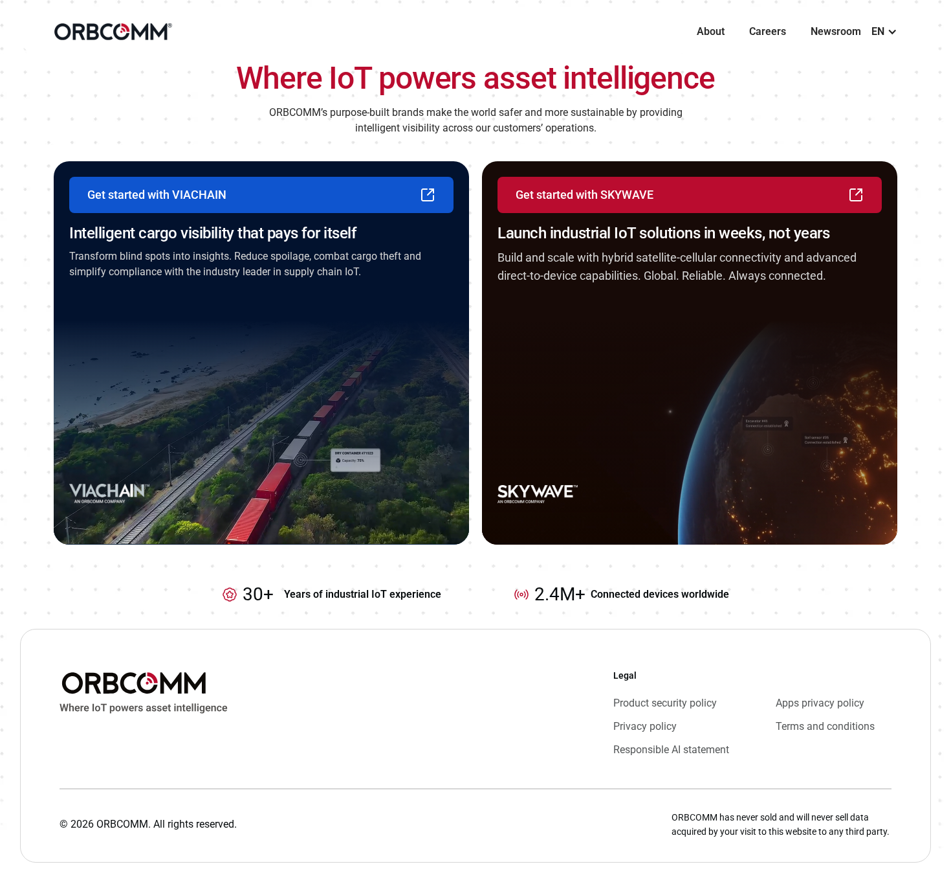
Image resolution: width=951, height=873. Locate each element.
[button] (884, 32)
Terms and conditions (825, 726)
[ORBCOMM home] (113, 31)
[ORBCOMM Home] (144, 713)
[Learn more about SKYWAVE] (689, 353)
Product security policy (665, 703)
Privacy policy (645, 726)
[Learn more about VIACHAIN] (261, 353)
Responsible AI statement (671, 749)
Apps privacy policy (820, 703)
